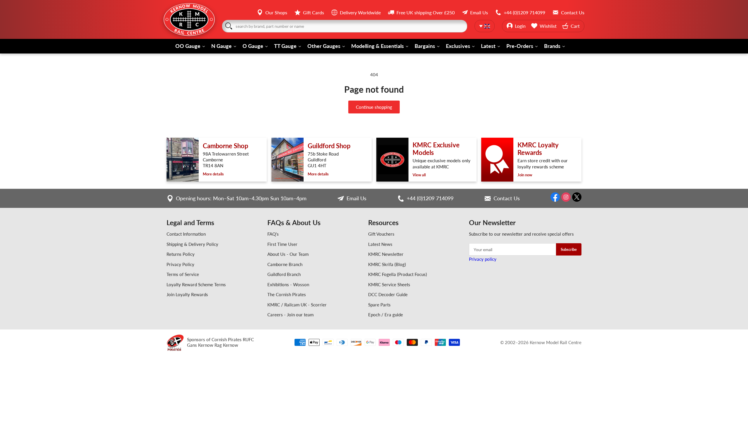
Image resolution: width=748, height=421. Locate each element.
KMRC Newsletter (386, 254)
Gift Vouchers (381, 234)
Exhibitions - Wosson (288, 284)
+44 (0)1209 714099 (430, 198)
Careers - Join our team (290, 314)
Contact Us (507, 198)
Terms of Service (183, 274)
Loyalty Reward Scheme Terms (196, 284)
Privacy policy (482, 259)
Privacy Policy (180, 264)
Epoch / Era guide (385, 314)
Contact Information (186, 234)
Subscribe (569, 249)
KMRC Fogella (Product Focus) (397, 274)
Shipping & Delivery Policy (192, 244)
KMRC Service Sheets (389, 284)
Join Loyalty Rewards (187, 294)
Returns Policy (181, 254)
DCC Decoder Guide (388, 294)
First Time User (282, 244)
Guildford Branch (284, 274)
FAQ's (273, 234)
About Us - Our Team (288, 254)
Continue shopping (374, 107)
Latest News (380, 244)
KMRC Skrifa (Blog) (387, 264)
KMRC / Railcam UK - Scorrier (297, 304)
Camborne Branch (284, 264)
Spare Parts (379, 304)
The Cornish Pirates (286, 294)
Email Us (356, 198)
